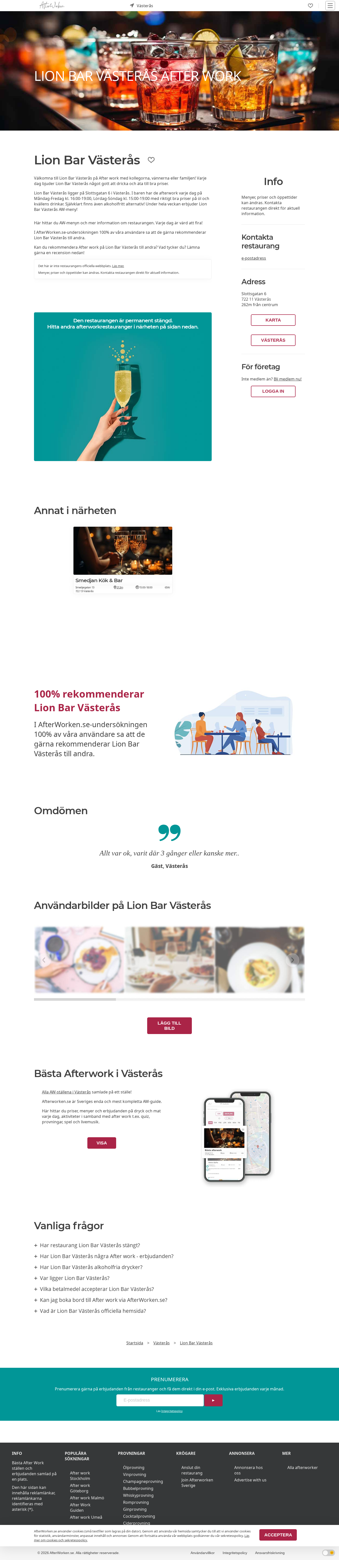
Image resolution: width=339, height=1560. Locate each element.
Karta (273, 320)
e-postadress (253, 258)
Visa (102, 1142)
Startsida (134, 1343)
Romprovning (136, 1502)
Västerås (273, 340)
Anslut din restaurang (192, 1470)
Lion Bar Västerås (196, 1343)
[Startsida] (52, 5)
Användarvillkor (203, 1553)
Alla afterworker (302, 1467)
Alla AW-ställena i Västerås (66, 1092)
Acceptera (278, 1534)
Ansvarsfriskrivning (270, 1553)
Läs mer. (118, 266)
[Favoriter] (310, 5)
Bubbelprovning (138, 1488)
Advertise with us (250, 1480)
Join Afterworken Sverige (197, 1482)
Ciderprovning (136, 1523)
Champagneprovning (143, 1481)
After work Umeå (86, 1517)
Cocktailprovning (139, 1516)
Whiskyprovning (138, 1495)
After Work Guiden (80, 1507)
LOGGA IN (273, 391)
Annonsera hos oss (248, 1470)
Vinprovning (134, 1474)
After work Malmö (87, 1498)
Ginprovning (135, 1509)
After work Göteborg (80, 1488)
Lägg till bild (169, 1026)
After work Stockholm (80, 1475)
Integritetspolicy (172, 1411)
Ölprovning (133, 1467)
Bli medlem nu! (288, 379)
